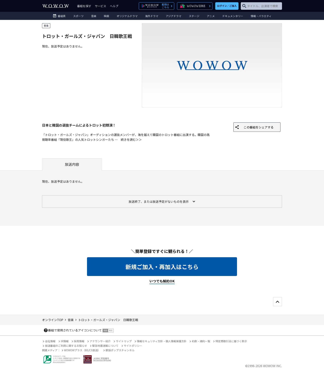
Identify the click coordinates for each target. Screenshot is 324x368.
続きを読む (128, 139)
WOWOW (55, 6)
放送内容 (72, 164)
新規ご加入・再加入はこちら (162, 266)
